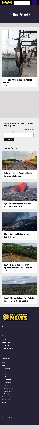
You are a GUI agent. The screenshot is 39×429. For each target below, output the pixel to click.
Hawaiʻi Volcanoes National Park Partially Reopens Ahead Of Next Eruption (19, 299)
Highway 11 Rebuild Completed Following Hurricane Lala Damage (19, 174)
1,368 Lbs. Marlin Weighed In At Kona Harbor (17, 81)
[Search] (34, 2)
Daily (3, 362)
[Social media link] (3, 326)
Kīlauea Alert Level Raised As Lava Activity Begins (16, 235)
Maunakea (7, 377)
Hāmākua (7, 368)
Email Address (9, 132)
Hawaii (4, 365)
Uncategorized (6, 400)
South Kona (8, 391)
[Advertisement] (19, 104)
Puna (6, 385)
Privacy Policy (6, 343)
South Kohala (8, 388)
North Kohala (8, 380)
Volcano (6, 394)
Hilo (5, 371)
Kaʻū (5, 374)
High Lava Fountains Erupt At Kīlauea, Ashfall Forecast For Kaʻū (18, 205)
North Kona (7, 382)
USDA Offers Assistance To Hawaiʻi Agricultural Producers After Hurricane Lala (18, 267)
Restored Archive (7, 397)
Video (4, 402)
